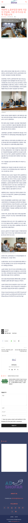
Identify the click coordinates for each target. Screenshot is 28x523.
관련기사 (4, 376)
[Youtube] (15, 511)
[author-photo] (14, 362)
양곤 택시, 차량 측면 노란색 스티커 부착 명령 (7, 350)
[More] (18, 341)
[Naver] (19, 507)
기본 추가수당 (14, 333)
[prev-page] (2, 388)
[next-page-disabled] (4, 388)
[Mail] (15, 507)
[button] (2, 2)
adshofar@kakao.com (17, 498)
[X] (18, 370)
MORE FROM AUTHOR (13, 376)
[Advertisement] (14, 55)
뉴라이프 (16, 516)
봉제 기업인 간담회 (8, 333)
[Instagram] (8, 507)
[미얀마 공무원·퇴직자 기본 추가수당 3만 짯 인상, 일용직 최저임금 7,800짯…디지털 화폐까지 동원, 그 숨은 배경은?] (4, 380)
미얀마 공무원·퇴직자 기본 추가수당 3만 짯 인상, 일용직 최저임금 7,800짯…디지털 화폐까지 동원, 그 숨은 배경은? (18, 381)
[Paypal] (15, 370)
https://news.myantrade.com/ (14, 366)
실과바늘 (11, 516)
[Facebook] (10, 370)
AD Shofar (4, 16)
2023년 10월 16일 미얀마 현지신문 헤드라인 (21, 350)
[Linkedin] (12, 370)
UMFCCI (4, 5)
